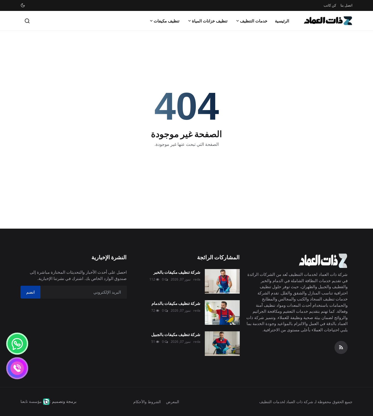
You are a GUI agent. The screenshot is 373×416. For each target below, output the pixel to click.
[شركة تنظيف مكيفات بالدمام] (222, 312)
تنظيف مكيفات (166, 20)
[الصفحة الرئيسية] (328, 21)
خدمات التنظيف (253, 20)
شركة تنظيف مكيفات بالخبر (176, 272)
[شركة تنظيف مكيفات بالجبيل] (222, 343)
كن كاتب (330, 5)
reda (196, 279)
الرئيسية (282, 20)
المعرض (172, 401)
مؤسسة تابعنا (31, 401)
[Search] (27, 20)
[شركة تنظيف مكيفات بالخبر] (222, 281)
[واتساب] (17, 343)
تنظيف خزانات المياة (209, 20)
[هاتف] (17, 368)
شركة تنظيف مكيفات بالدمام (176, 303)
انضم (30, 292)
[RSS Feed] (341, 347)
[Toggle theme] (22, 5)
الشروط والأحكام (147, 401)
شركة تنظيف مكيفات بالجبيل (175, 334)
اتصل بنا (347, 5)
